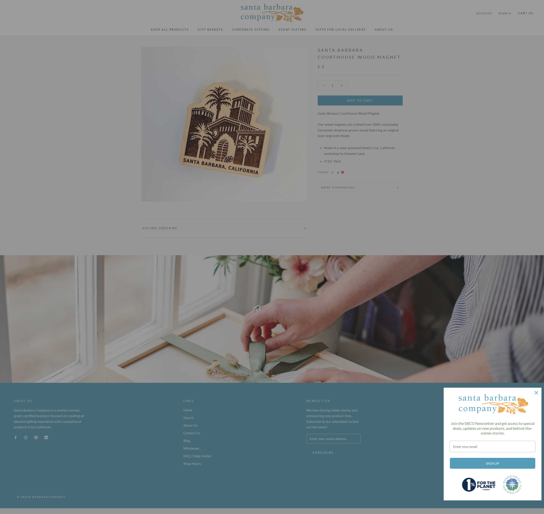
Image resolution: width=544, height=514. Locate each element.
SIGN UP (492, 463)
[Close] (536, 393)
